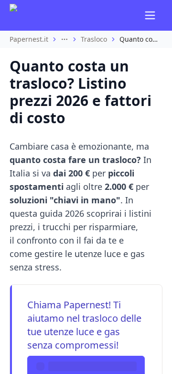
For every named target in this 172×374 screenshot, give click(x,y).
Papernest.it (29, 39)
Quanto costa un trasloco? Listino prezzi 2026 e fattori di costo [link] (138, 39)
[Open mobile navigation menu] (150, 15)
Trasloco (94, 39)
